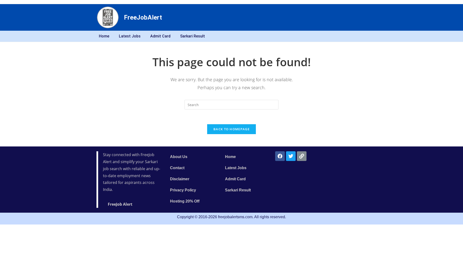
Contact (177, 168)
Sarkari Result (192, 36)
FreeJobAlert (143, 17)
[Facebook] (280, 156)
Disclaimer (179, 179)
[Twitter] (291, 156)
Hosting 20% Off (184, 201)
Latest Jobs (130, 36)
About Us (178, 157)
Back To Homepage (231, 129)
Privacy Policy (183, 190)
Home (104, 36)
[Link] (301, 156)
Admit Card (160, 36)
